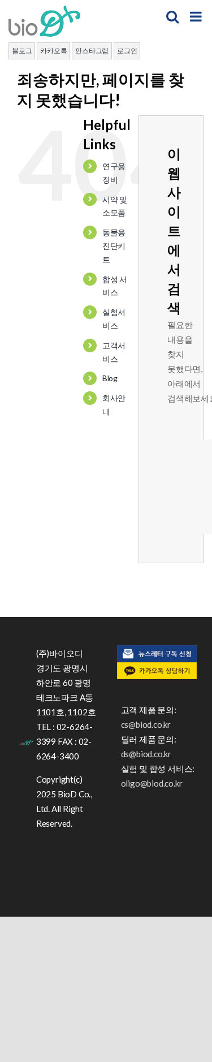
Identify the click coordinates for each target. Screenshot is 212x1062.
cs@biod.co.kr (146, 724)
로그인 (127, 50)
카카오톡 (53, 50)
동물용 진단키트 (114, 245)
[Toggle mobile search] (172, 16)
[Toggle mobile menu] (197, 16)
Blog (110, 378)
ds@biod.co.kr (146, 754)
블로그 (22, 50)
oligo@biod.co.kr (152, 783)
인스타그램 (92, 50)
